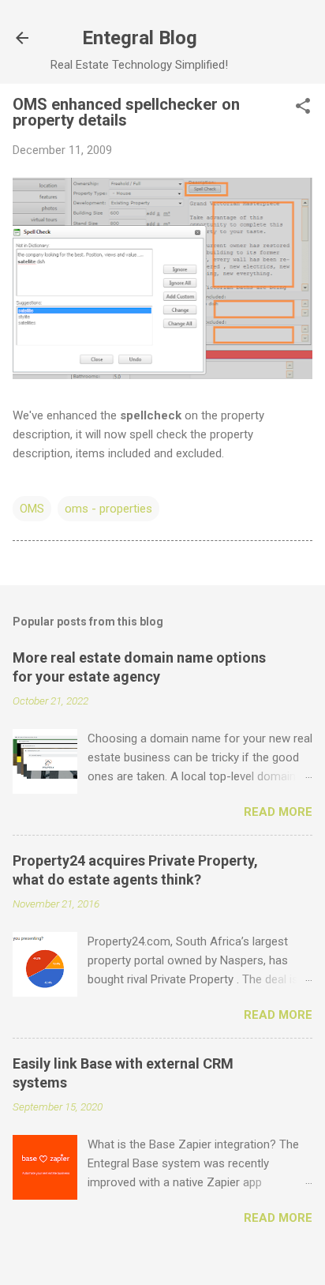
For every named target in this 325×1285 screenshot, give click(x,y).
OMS (32, 509)
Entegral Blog (139, 38)
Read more (278, 812)
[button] (302, 107)
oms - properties (108, 509)
